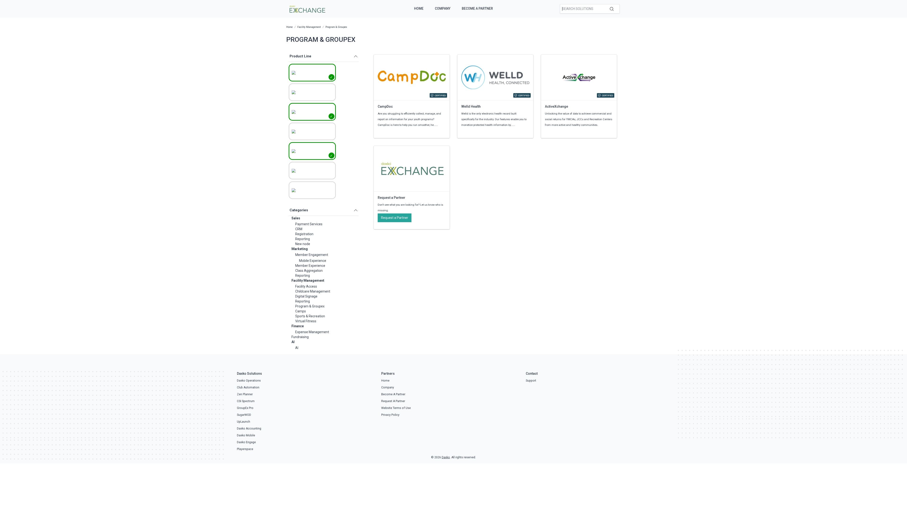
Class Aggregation (309, 270)
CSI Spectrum (246, 401)
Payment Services (308, 224)
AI (293, 342)
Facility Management (307, 280)
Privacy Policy (390, 414)
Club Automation (248, 387)
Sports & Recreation (310, 316)
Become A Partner (477, 8)
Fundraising (300, 337)
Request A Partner (393, 401)
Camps (300, 311)
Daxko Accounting (249, 428)
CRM (298, 229)
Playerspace (245, 449)
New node (302, 244)
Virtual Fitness (305, 321)
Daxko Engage (246, 442)
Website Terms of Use (396, 408)
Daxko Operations (249, 380)
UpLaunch (243, 421)
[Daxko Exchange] (306, 8)
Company (442, 8)
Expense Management (312, 332)
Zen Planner (245, 394)
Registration (304, 234)
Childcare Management (312, 291)
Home (419, 8)
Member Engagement (311, 255)
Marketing (299, 249)
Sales (295, 218)
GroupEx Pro (245, 408)
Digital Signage (306, 296)
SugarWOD (244, 414)
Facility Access (306, 286)
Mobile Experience (312, 261)
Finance (297, 326)
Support (531, 380)
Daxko (446, 457)
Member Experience (310, 266)
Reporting (302, 239)
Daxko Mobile (246, 435)
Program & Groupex (310, 306)
